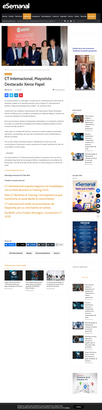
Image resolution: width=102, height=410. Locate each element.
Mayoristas (27, 16)
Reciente (85, 277)
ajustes (67, 408)
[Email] (98, 206)
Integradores (36, 16)
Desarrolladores (46, 16)
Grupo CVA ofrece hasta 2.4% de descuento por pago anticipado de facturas (13, 284)
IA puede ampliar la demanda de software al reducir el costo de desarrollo (91, 158)
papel (29, 253)
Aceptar (78, 407)
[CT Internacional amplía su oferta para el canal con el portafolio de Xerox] (56, 275)
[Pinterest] (21, 95)
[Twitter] (11, 95)
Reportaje (84, 16)
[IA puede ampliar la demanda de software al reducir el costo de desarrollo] (78, 156)
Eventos (70, 16)
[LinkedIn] (16, 95)
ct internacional (16, 253)
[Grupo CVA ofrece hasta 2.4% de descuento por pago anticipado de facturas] (14, 275)
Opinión (76, 16)
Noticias (4, 16)
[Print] (98, 211)
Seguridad (63, 16)
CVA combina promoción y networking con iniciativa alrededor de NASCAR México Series (34, 285)
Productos (55, 16)
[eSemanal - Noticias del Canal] (16, 6)
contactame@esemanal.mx (14, 170)
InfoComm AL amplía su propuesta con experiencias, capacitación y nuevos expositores (89, 122)
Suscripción (91, 16)
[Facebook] (7, 95)
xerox (57, 253)
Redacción (9, 90)
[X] (73, 21)
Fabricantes (18, 16)
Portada (11, 16)
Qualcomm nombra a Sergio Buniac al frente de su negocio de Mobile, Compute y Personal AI (46, 21)
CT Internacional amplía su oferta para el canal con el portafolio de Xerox (55, 284)
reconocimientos (43, 253)
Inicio (7, 70)
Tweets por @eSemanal (80, 267)
